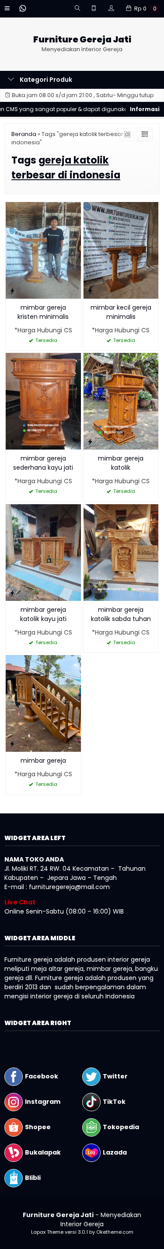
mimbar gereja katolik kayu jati (43, 614)
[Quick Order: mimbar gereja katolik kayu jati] (12, 592)
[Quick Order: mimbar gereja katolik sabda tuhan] (90, 592)
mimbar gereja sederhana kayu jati (43, 463)
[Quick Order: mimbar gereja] (12, 743)
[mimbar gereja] (43, 703)
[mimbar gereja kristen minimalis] (43, 249)
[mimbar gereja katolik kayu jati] (43, 552)
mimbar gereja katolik (120, 463)
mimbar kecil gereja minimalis (121, 312)
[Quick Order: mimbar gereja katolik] (90, 441)
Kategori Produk (45, 79)
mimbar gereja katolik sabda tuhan (121, 614)
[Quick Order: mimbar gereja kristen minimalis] (12, 290)
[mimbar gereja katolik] (121, 400)
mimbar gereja (43, 760)
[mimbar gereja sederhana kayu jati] (43, 400)
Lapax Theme (47, 1231)
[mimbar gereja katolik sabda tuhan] (121, 552)
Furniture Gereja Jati (82, 39)
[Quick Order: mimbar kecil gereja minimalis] (90, 290)
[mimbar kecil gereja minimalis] (121, 249)
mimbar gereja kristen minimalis (43, 312)
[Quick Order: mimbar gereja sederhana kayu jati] (12, 441)
